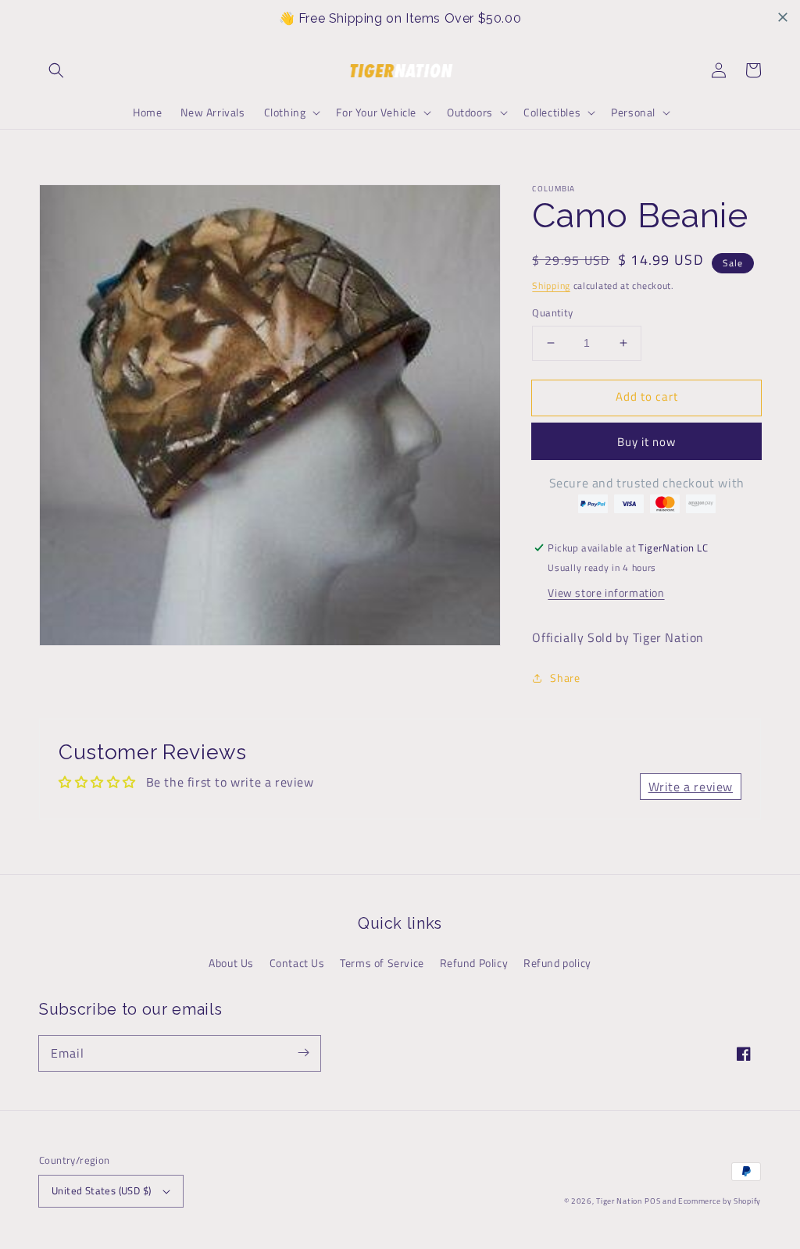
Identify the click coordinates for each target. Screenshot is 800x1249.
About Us (231, 963)
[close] (783, 17)
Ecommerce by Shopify (719, 1201)
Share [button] (565, 677)
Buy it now (646, 442)
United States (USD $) (101, 1190)
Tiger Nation (618, 1201)
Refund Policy (474, 963)
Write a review (690, 786)
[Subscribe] (303, 1053)
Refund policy (557, 963)
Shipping (551, 285)
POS (652, 1201)
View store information (606, 592)
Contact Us (297, 963)
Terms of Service (382, 963)
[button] (56, 70)
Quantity (552, 312)
